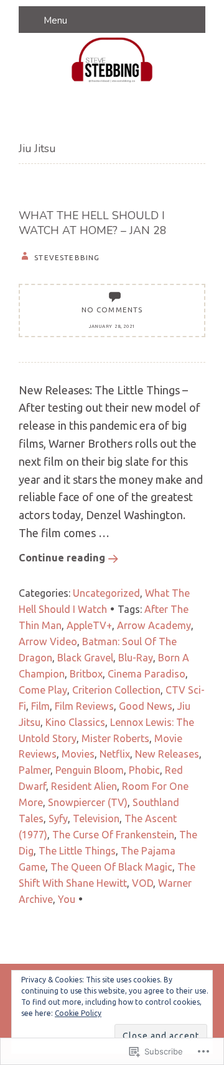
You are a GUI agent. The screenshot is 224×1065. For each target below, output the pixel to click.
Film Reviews (84, 706)
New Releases (167, 753)
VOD (142, 883)
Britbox (86, 673)
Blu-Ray (135, 657)
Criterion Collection (116, 690)
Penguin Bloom (89, 770)
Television (96, 818)
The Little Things (77, 850)
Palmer (34, 770)
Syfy (58, 818)
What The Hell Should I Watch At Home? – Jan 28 (93, 223)
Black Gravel (85, 657)
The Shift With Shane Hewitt (107, 875)
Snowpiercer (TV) (88, 802)
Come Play (43, 690)
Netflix (115, 753)
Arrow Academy (154, 625)
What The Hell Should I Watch (104, 601)
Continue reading (62, 557)
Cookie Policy (78, 1013)
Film (40, 706)
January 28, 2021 (112, 326)
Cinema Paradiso (146, 673)
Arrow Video (48, 641)
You (66, 899)
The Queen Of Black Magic (111, 866)
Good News (145, 706)
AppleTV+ (89, 625)
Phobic (144, 770)
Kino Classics (75, 722)
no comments (112, 310)
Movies (78, 753)
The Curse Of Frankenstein (113, 834)
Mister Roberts (115, 738)
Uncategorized (106, 593)
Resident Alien (84, 786)
